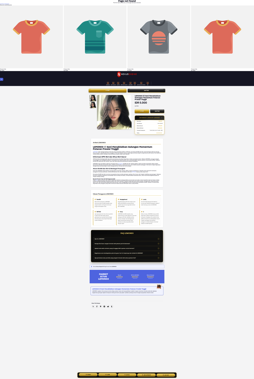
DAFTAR (146, 90)
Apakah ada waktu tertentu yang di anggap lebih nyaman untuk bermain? (114, 248)
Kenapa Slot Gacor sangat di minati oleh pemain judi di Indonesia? (112, 243)
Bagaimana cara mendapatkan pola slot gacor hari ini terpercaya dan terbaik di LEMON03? (119, 253)
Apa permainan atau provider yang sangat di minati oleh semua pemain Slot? (115, 258)
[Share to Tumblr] (111, 306)
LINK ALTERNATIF (147, 374)
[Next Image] (130, 112)
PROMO (89, 375)
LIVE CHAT (166, 374)
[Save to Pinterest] (104, 306)
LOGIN (108, 90)
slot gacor (120, 163)
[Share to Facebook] (96, 306)
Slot (97, 180)
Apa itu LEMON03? (99, 239)
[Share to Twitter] (93, 306)
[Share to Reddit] (108, 306)
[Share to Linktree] (100, 306)
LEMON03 (95, 151)
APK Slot (134, 171)
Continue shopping (4, 3)
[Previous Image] (98, 112)
